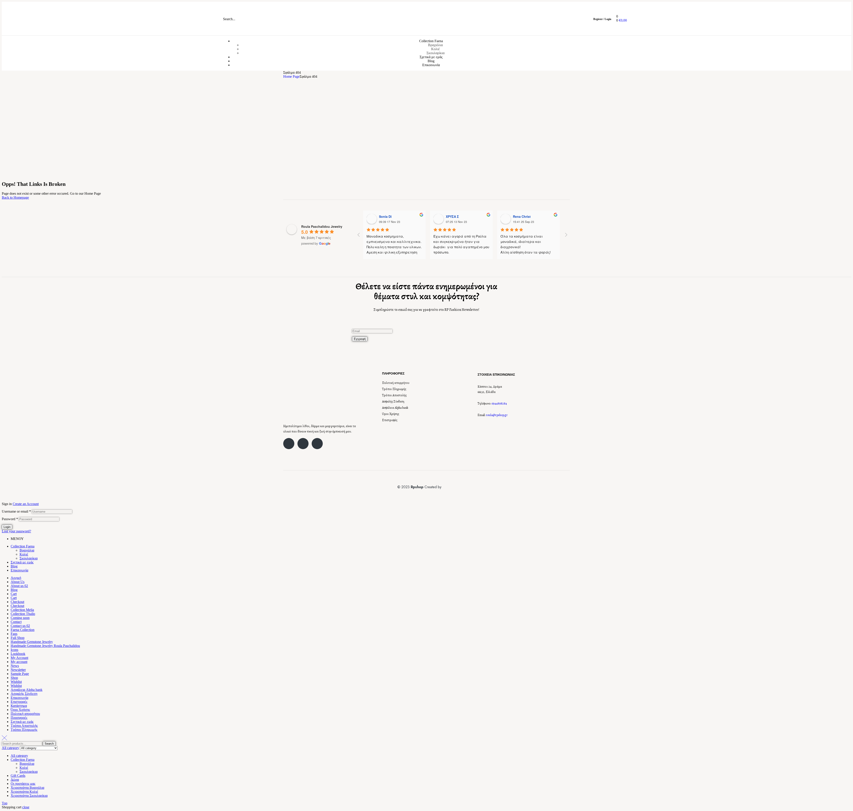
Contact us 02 (20, 626)
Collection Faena (22, 546)
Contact (16, 622)
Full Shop (17, 638)
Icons (14, 650)
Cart (14, 594)
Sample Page (20, 674)
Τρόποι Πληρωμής (394, 389)
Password (10, 519)
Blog (14, 566)
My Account (19, 658)
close (25, 807)
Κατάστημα (19, 706)
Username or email (16, 511)
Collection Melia (22, 610)
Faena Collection (22, 630)
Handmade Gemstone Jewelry (32, 642)
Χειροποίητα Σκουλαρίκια (29, 795)
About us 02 (19, 586)
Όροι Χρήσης (390, 414)
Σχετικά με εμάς (22, 562)
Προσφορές (19, 718)
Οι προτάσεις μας (23, 783)
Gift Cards (18, 775)
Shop (14, 678)
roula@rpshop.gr (497, 415)
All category (19, 755)
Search (49, 743)
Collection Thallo (23, 614)
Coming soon (20, 618)
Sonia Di (385, 216)
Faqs (14, 634)
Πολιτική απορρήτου (395, 383)
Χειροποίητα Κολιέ (24, 791)
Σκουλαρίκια (29, 558)
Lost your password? (16, 531)
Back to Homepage (15, 197)
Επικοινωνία (19, 570)
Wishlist (16, 682)
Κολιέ (24, 554)
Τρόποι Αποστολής (394, 395)
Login (7, 527)
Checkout (17, 602)
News (15, 666)
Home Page (291, 76)
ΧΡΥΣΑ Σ (452, 216)
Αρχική (16, 578)
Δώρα (15, 779)
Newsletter (18, 670)
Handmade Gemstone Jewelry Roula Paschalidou (45, 646)
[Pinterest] (317, 443)
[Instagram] (303, 443)
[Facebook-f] (288, 443)
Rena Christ (522, 216)
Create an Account (26, 504)
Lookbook (18, 654)
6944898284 (499, 403)
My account (19, 662)
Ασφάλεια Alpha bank (395, 408)
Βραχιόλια (27, 550)
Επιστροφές (389, 420)
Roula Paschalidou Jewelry (321, 226)
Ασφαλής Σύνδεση (393, 401)
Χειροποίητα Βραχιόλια (27, 787)
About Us (17, 582)
